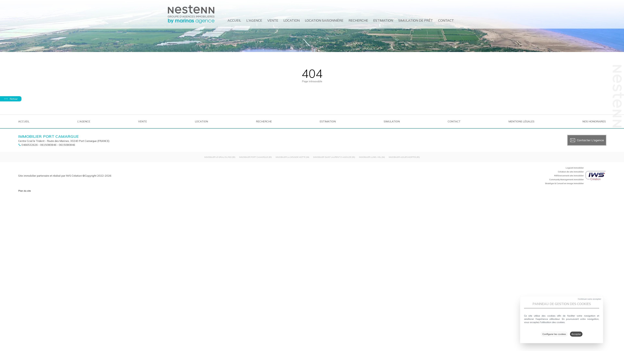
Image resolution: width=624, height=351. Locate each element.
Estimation (383, 20)
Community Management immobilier (566, 179)
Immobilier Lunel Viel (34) (372, 157)
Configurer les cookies (554, 334)
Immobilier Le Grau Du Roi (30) (219, 157)
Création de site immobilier (571, 171)
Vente (272, 20)
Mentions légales (521, 121)
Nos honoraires (594, 121)
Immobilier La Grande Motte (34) (292, 157)
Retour (14, 98)
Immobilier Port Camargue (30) (255, 157)
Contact (446, 20)
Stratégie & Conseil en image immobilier (564, 183)
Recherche (358, 20)
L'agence (254, 20)
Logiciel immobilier (575, 168)
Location (291, 20)
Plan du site (24, 190)
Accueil (234, 20)
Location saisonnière (324, 20)
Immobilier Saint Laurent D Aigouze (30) (334, 157)
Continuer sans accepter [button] (589, 299)
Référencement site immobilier (569, 175)
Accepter (576, 334)
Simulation (392, 121)
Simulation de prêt (415, 20)
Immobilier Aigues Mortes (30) (404, 157)
